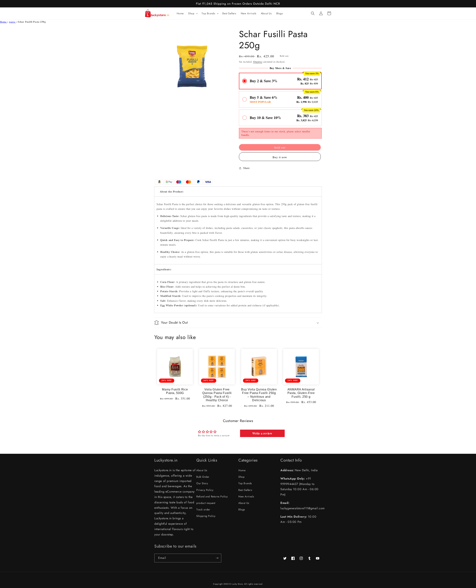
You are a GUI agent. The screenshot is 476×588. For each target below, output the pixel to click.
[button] (192, 13)
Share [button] (246, 168)
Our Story (202, 483)
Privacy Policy (204, 490)
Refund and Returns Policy (212, 496)
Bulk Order (202, 477)
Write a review (262, 433)
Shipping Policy (206, 516)
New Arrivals (246, 496)
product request (205, 503)
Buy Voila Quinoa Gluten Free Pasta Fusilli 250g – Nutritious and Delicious (259, 395)
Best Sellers (245, 490)
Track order (203, 509)
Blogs (241, 509)
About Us (201, 470)
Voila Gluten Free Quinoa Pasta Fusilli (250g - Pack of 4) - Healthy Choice (217, 395)
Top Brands (245, 483)
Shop (241, 477)
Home (3, 21)
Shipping (257, 61)
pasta (12, 21)
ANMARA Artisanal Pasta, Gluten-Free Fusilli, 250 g (301, 393)
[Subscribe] (217, 558)
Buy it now (280, 157)
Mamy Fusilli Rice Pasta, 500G (175, 391)
